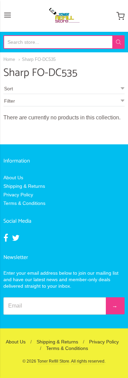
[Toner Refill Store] (64, 15)
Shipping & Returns (24, 186)
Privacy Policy (18, 194)
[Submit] (118, 42)
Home (9, 59)
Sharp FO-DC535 (39, 59)
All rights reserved (87, 361)
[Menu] (7, 16)
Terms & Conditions (24, 203)
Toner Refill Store (53, 361)
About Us (13, 177)
